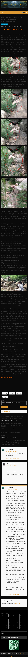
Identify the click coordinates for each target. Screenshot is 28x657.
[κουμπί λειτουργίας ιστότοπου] (23, 12)
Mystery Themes (23, 653)
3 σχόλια (20, 26)
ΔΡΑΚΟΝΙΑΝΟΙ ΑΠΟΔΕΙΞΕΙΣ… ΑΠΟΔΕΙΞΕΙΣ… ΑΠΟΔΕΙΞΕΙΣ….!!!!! (24, 407)
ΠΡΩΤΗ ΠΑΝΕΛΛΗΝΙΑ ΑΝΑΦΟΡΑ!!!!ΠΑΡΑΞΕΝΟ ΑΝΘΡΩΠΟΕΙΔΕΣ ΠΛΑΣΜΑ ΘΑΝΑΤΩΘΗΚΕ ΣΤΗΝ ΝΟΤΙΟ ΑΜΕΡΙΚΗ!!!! (13, 425)
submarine (10, 449)
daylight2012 (13, 26)
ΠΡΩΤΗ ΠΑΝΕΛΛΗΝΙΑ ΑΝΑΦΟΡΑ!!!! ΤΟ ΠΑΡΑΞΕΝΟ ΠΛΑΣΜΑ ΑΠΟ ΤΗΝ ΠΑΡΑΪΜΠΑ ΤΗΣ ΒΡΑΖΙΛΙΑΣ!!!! (12, 417)
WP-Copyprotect (11, 656)
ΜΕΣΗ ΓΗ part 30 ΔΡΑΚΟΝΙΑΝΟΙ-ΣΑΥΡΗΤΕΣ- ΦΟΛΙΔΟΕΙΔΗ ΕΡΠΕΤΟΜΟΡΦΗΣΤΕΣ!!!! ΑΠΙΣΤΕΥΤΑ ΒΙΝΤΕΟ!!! (12, 434)
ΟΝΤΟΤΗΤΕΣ (4, 24)
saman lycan (14, 420)
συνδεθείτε (17, 603)
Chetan (7, 656)
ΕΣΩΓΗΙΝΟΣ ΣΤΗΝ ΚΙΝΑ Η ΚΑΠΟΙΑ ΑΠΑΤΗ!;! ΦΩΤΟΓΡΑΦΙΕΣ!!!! (11, 403)
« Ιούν (2, 633)
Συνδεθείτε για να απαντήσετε (12, 458)
